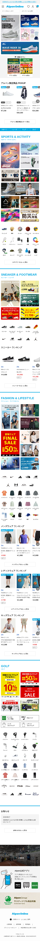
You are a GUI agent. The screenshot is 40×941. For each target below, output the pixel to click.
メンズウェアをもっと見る (20, 564)
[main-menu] (3, 6)
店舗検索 (21, 858)
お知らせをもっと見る (20, 830)
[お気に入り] (28, 6)
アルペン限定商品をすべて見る (20, 122)
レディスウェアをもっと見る (20, 609)
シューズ (14, 129)
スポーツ (4, 129)
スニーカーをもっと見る (19, 385)
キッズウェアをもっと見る (20, 653)
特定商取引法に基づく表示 (28, 927)
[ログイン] (33, 6)
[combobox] (10, 11)
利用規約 (27, 924)
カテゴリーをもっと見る (19, 262)
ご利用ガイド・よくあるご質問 (21, 919)
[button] (38, 101)
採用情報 (18, 924)
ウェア (24, 129)
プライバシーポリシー (10, 927)
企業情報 (9, 924)
